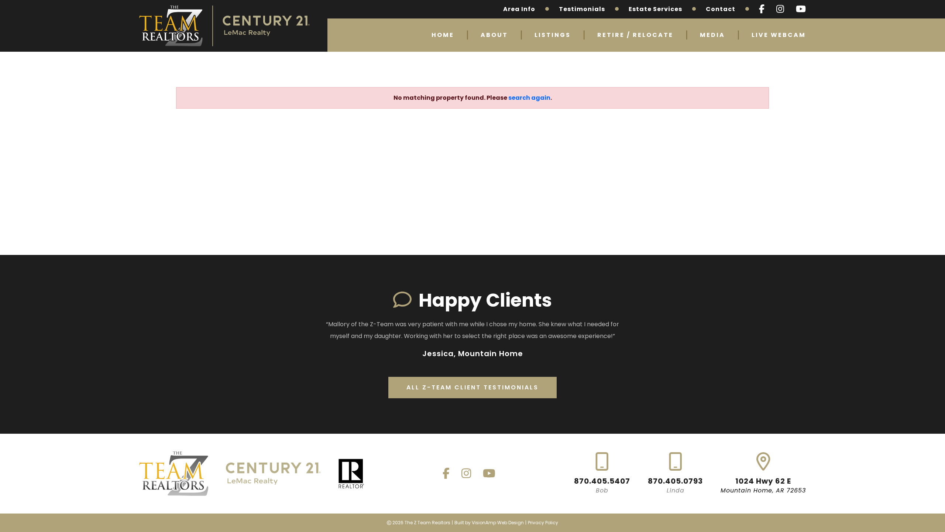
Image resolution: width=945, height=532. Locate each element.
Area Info (519, 9)
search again (529, 97)
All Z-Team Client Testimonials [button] (472, 387)
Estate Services (655, 9)
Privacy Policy (543, 522)
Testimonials (582, 9)
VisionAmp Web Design (498, 522)
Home (443, 35)
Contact (720, 9)
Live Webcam (779, 35)
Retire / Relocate (635, 35)
